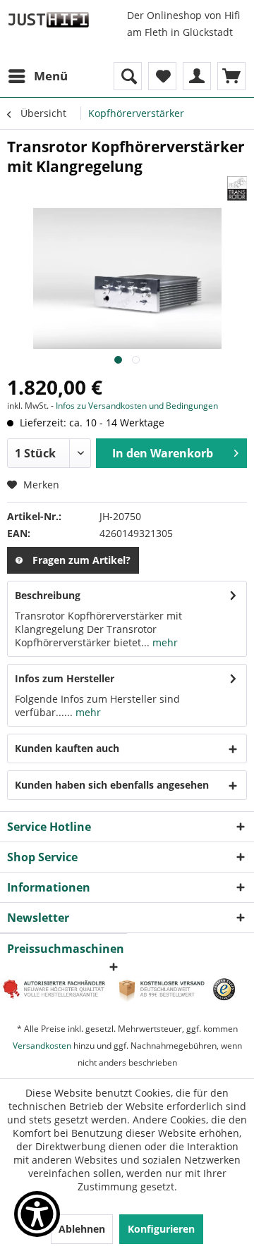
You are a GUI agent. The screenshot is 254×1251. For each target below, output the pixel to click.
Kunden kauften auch (67, 748)
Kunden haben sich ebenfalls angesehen (112, 784)
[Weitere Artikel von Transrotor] (237, 188)
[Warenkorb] (231, 76)
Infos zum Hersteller (64, 678)
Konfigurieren (161, 1228)
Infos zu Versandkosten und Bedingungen (137, 406)
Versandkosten (42, 1046)
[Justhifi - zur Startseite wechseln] (48, 19)
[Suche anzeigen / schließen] (128, 76)
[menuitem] (37, 76)
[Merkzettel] (162, 76)
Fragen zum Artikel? (81, 560)
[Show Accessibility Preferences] (37, 1214)
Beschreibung (47, 595)
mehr (164, 642)
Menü (51, 76)
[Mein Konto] (197, 76)
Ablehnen (82, 1228)
